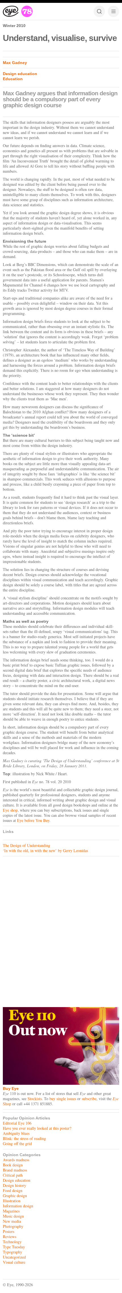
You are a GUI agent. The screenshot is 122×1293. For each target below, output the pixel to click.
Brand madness (15, 1170)
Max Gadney (15, 62)
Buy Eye (11, 1088)
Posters (8, 1231)
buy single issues (62, 1098)
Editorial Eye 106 (17, 1123)
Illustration (11, 1200)
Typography (12, 1252)
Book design (13, 1165)
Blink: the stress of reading (24, 1138)
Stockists (35, 1098)
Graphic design (15, 1195)
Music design (13, 1216)
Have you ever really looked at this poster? (37, 1128)
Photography (13, 1226)
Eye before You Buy (33, 820)
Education (13, 79)
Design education (20, 73)
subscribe (89, 1098)
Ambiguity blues (16, 1133)
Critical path (13, 1175)
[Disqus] (61, 930)
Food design (12, 1190)
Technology (12, 1241)
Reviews (9, 1236)
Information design (18, 1206)
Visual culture (14, 1262)
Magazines (11, 1211)
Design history (14, 1185)
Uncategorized (14, 1257)
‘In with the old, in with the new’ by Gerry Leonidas (45, 850)
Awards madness (16, 1159)
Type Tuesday (14, 1246)
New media (12, 1221)
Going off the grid (17, 1143)
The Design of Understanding (26, 845)
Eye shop (10, 810)
